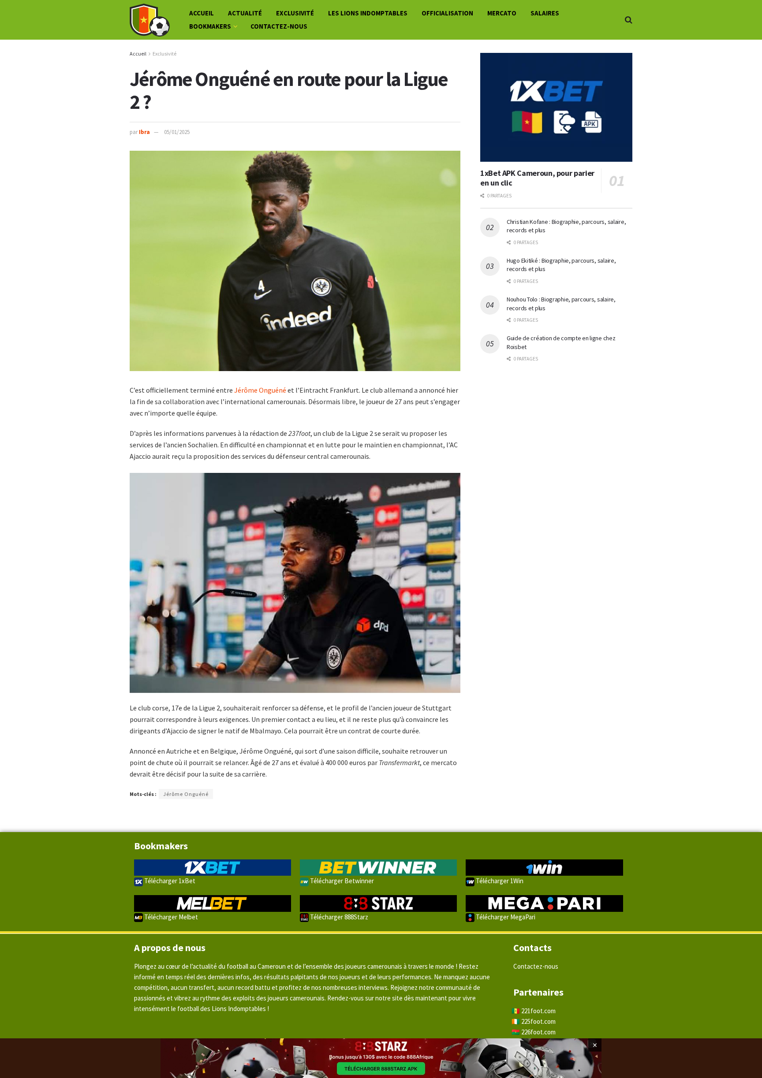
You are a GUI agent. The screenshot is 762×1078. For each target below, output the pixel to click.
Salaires (544, 13)
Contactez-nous (278, 26)
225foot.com (538, 1021)
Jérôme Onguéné (260, 390)
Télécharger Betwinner (341, 881)
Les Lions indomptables (367, 13)
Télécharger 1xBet (169, 881)
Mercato (501, 13)
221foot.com (538, 1011)
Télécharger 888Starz (338, 917)
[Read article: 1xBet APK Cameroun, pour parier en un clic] (556, 107)
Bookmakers (210, 26)
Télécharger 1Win (498, 881)
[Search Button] (628, 20)
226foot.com (538, 1032)
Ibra (144, 132)
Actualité (245, 13)
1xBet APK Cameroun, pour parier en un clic (537, 178)
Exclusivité (295, 13)
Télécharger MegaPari (504, 917)
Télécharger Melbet (170, 917)
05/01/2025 (177, 132)
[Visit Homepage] (150, 20)
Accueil (201, 13)
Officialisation (447, 13)
